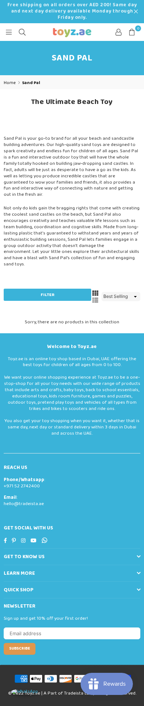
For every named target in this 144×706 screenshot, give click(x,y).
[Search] (22, 32)
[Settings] (118, 32)
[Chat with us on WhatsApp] (24, 692)
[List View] (95, 300)
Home (10, 83)
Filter (47, 294)
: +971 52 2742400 (24, 483)
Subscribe (19, 648)
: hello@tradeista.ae (24, 501)
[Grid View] (95, 292)
